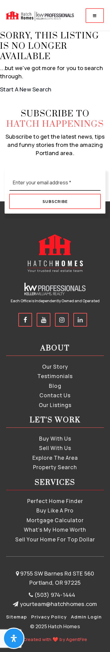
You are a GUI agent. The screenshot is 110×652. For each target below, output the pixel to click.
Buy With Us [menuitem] (55, 438)
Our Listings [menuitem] (55, 405)
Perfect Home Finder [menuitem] (55, 501)
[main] (55, 47)
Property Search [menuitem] (55, 467)
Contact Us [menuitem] (55, 395)
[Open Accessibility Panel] (13, 638)
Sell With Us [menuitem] (55, 448)
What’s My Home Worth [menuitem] (55, 529)
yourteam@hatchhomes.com (58, 604)
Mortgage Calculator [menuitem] (55, 520)
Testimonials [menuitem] (55, 376)
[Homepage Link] (39, 15)
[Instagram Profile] (62, 320)
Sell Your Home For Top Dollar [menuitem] (55, 539)
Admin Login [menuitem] (86, 617)
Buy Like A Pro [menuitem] (55, 510)
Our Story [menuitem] (55, 366)
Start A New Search (26, 89)
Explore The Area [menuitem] (55, 457)
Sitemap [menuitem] (16, 617)
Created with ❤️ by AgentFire (55, 639)
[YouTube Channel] (43, 320)
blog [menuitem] (55, 385)
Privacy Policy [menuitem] (49, 617)
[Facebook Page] (25, 320)
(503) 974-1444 (54, 594)
